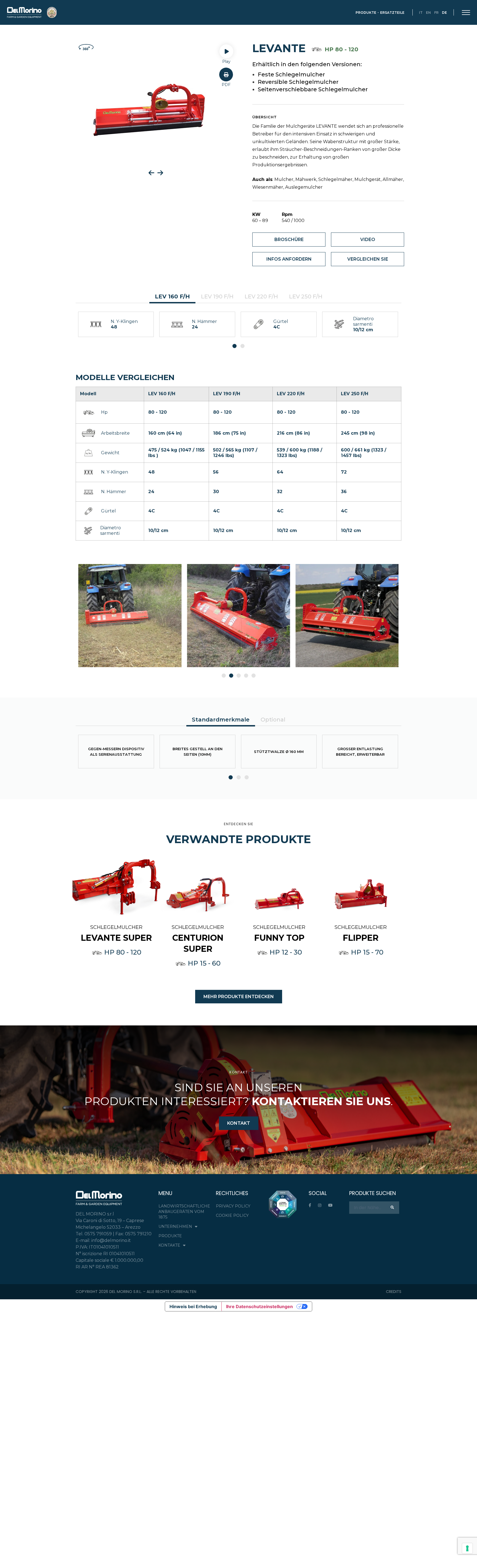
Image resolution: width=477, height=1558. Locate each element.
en (428, 12)
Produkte (366, 12)
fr (436, 12)
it (421, 12)
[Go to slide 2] (231, 676)
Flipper (360, 938)
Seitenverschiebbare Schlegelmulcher (313, 89)
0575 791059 (98, 1233)
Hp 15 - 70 (366, 952)
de (444, 12)
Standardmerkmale (221, 719)
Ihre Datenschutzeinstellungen (259, 1306)
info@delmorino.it (111, 1240)
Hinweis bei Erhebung (193, 1306)
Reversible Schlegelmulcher (298, 82)
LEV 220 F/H (261, 296)
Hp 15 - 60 (203, 963)
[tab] (172, 297)
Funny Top (279, 938)
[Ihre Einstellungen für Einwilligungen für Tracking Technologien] (467, 1548)
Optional (273, 719)
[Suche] (392, 1207)
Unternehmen (175, 1226)
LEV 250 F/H (305, 296)
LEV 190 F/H (217, 296)
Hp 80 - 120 (121, 952)
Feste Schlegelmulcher (291, 74)
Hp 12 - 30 (285, 952)
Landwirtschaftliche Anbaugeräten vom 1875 (184, 1212)
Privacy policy (233, 1206)
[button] (226, 78)
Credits (393, 1291)
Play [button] (226, 61)
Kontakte (169, 1245)
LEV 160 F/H (172, 296)
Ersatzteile (392, 12)
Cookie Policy (232, 1215)
